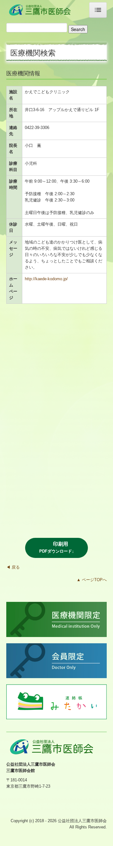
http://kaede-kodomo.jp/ (46, 278)
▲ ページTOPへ (92, 579)
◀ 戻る (13, 567)
